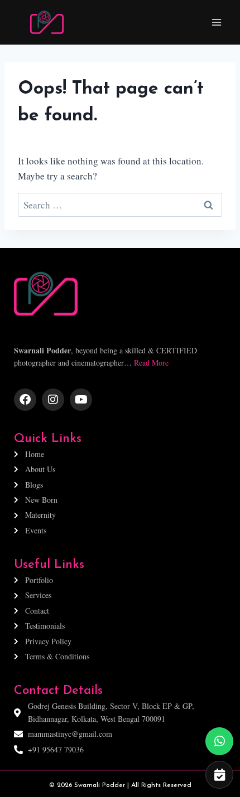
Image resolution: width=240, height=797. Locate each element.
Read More (151, 362)
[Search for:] (120, 204)
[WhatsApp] (219, 741)
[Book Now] (219, 775)
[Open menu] (216, 22)
